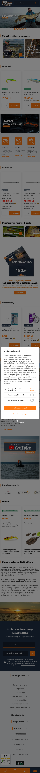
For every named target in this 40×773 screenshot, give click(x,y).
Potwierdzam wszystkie (20, 408)
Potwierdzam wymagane (20, 414)
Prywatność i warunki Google (18, 370)
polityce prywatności (18, 366)
